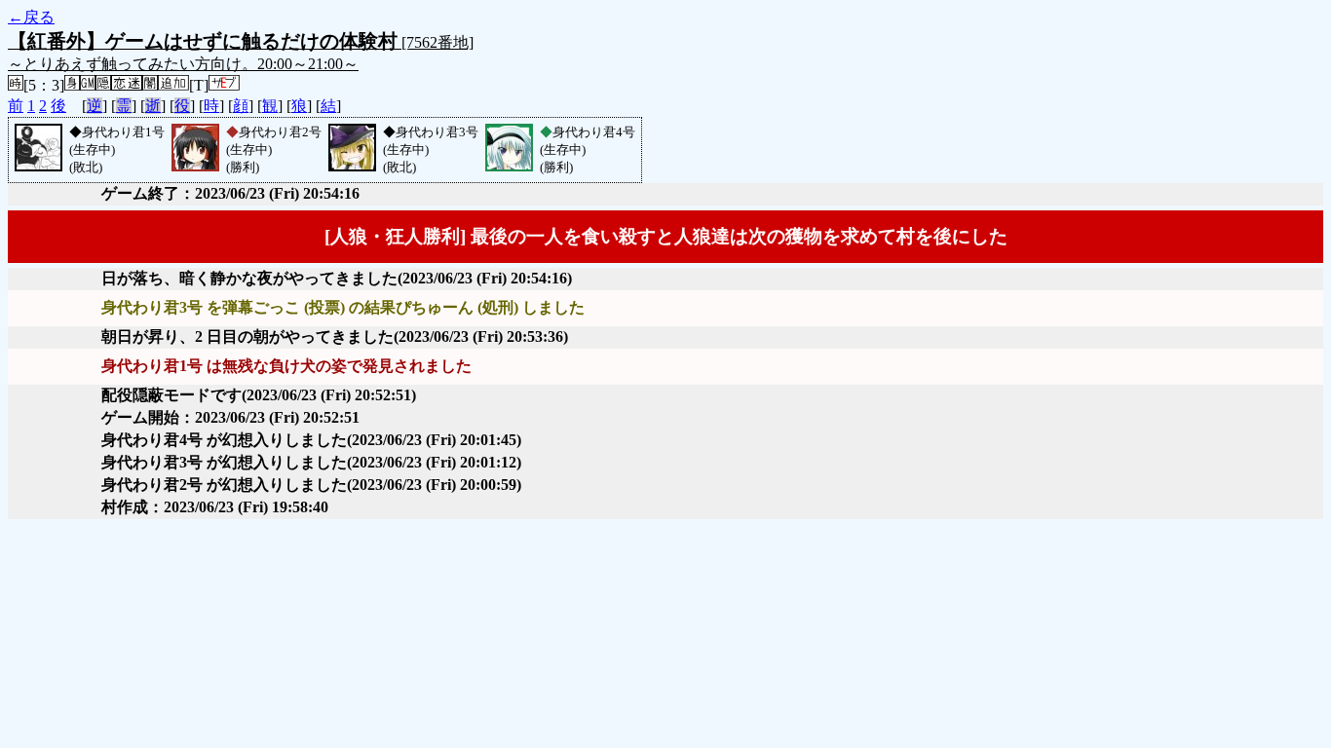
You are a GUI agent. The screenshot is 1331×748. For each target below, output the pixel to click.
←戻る (31, 17)
